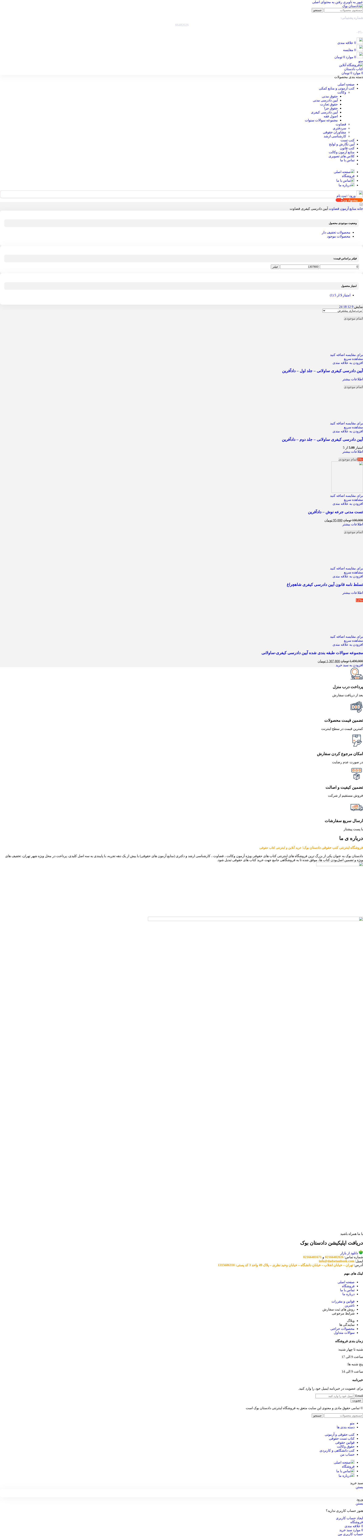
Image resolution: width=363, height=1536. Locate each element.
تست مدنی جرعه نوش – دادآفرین (335, 794)
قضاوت (341, 124)
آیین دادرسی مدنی (325, 100)
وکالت (341, 92)
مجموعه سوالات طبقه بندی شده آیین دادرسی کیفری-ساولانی (312, 935)
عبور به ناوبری (352, 2)
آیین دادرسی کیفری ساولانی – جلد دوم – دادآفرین (322, 722)
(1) (340, 295)
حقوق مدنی (330, 96)
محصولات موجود (338, 236)
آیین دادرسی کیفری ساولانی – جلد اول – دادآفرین (322, 653)
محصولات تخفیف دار (336, 232)
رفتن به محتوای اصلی (327, 2)
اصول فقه (331, 116)
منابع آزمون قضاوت (342, 208)
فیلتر (275, 266)
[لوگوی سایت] (352, 6)
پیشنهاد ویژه (349, 200)
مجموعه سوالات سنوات (321, 120)
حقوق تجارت (329, 104)
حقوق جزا (331, 108)
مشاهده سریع (353, 641)
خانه (359, 208)
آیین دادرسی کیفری (324, 112)
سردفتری (339, 128)
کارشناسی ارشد (335, 136)
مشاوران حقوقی (334, 132)
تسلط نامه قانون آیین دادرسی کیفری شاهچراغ (325, 867)
